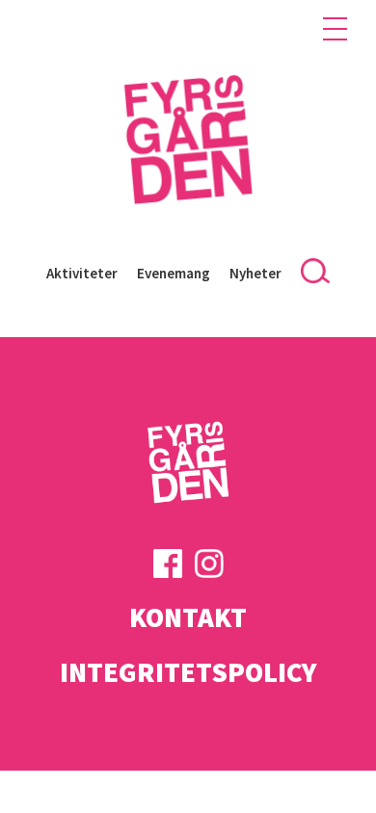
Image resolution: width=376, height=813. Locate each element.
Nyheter (255, 273)
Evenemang (173, 273)
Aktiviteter (82, 273)
